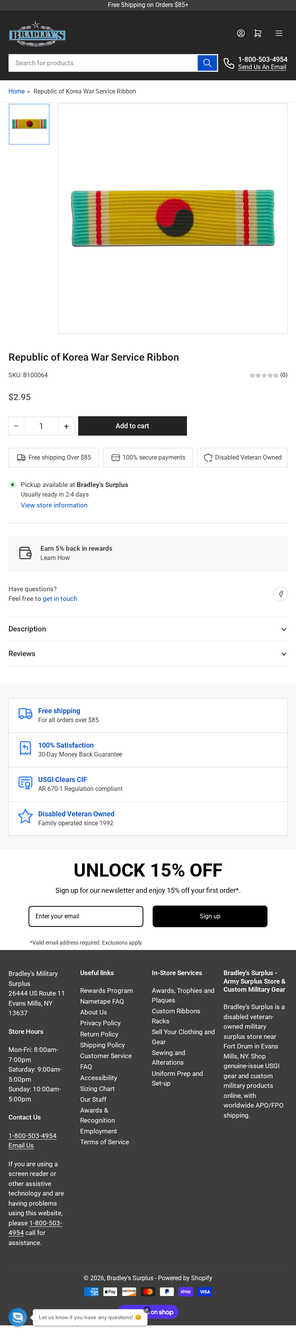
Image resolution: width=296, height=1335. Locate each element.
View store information (54, 505)
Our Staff (93, 1099)
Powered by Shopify (185, 1278)
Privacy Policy (100, 1023)
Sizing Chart (97, 1088)
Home (16, 91)
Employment (98, 1131)
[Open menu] (279, 33)
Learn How (55, 557)
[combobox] (113, 63)
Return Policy (99, 1034)
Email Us (21, 1145)
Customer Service (106, 1056)
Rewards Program (106, 990)
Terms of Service (104, 1142)
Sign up (210, 916)
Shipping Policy (102, 1045)
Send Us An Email (262, 67)
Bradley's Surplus (130, 1278)
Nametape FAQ (102, 1001)
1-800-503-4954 (263, 59)
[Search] (207, 63)
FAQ (86, 1066)
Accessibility (98, 1078)
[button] (17, 1317)
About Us (93, 1012)
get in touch (60, 598)
